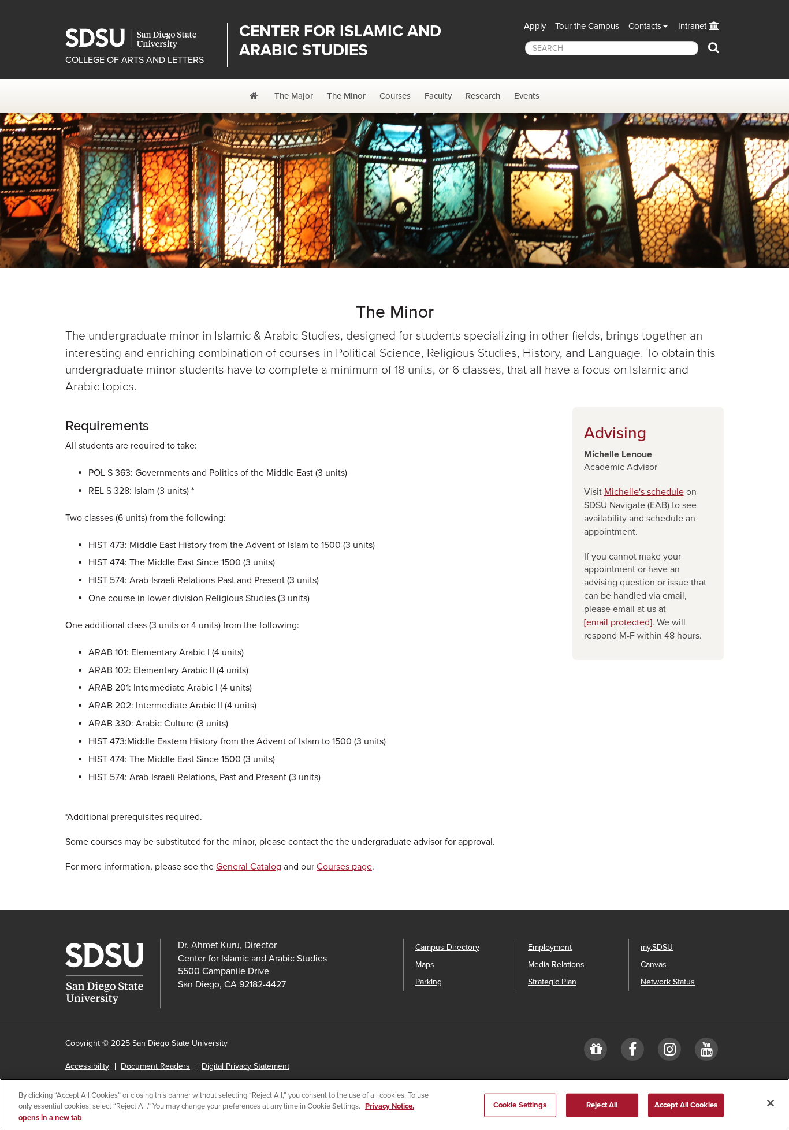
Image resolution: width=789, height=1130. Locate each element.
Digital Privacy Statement (245, 1066)
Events (526, 96)
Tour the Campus (587, 26)
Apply (535, 26)
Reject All (601, 1104)
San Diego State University (141, 38)
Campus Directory (447, 947)
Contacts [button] (644, 26)
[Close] (770, 1103)
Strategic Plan (552, 982)
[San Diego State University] (112, 973)
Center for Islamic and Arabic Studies (340, 40)
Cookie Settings (520, 1104)
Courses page (344, 866)
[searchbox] (611, 48)
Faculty (438, 96)
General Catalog (248, 866)
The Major (293, 96)
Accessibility (87, 1066)
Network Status (668, 982)
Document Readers (155, 1066)
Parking (428, 982)
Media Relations (556, 964)
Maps (424, 964)
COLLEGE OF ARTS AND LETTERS (134, 60)
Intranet (692, 26)
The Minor (346, 96)
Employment (550, 947)
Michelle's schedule (644, 492)
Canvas (654, 964)
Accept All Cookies (685, 1104)
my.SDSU (657, 947)
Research (483, 96)
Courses (395, 96)
